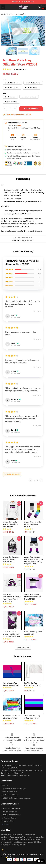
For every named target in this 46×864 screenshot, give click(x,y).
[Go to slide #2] (23, 51)
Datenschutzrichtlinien (9, 792)
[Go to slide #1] (11, 51)
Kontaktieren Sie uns (9, 818)
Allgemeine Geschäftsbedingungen (14, 788)
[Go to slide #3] (34, 51)
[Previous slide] (4, 31)
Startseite (4, 14)
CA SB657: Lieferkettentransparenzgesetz (16, 798)
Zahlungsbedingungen (9, 812)
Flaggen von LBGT (18, 14)
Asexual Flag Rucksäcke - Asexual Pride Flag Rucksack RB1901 (11, 559)
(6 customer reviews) (20, 69)
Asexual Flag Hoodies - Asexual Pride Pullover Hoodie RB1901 (10, 524)
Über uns (5, 785)
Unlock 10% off (4, 854)
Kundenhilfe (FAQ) (8, 821)
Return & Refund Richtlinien (11, 815)
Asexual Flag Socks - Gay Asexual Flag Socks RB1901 (33, 524)
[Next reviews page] (41, 480)
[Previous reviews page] (30, 480)
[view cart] (43, 6)
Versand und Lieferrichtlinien (11, 808)
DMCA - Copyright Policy (10, 795)
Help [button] (42, 861)
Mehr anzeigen (23, 647)
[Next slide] (41, 31)
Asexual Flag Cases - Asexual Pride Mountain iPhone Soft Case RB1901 (12, 634)
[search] (39, 6)
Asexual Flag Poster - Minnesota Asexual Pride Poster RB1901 (32, 597)
